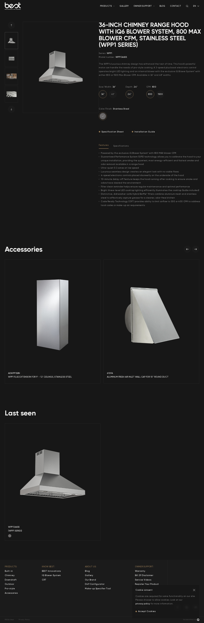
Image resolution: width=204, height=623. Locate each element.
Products (106, 6)
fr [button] (194, 9)
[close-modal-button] (194, 590)
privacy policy (142, 603)
